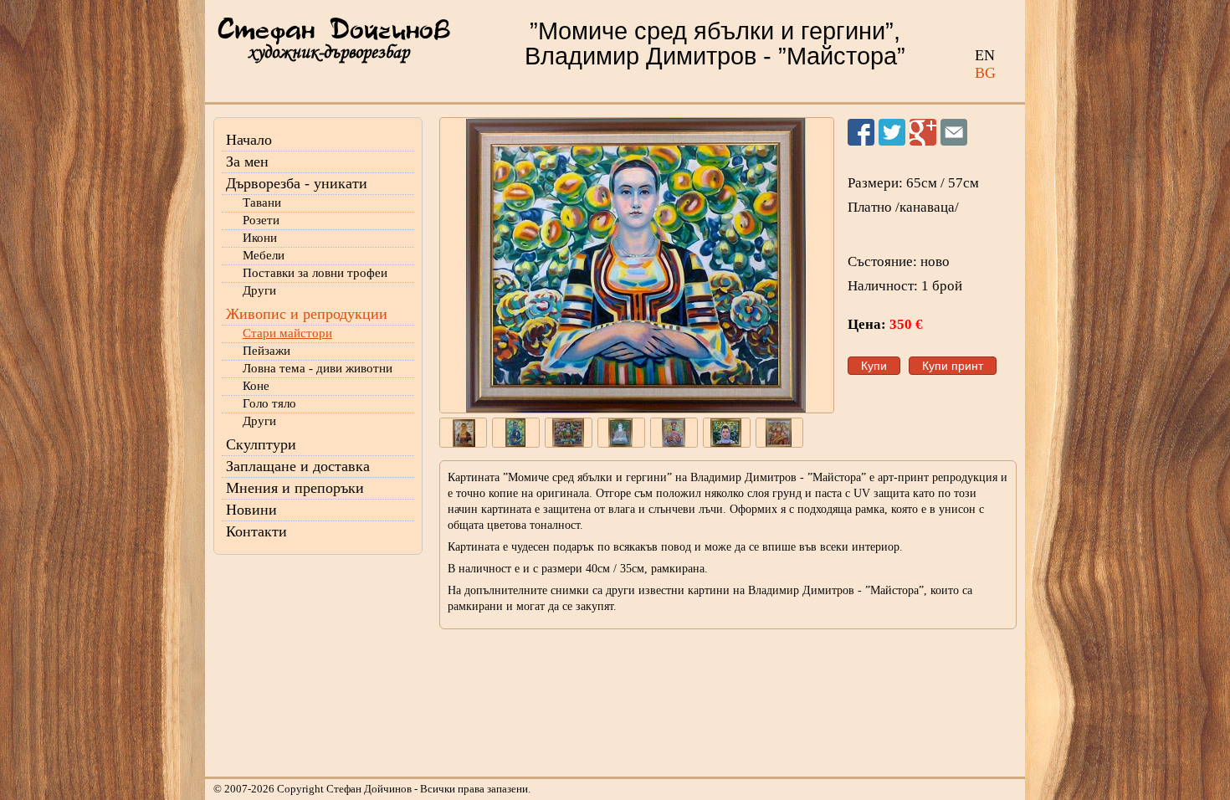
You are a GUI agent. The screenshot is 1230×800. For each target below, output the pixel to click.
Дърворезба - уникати (296, 183)
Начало (249, 139)
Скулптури (261, 444)
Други (259, 290)
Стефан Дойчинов (334, 31)
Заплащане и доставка (298, 466)
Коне (256, 385)
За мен (247, 161)
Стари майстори (287, 333)
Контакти (256, 531)
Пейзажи (266, 350)
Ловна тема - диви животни (317, 368)
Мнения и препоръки (295, 487)
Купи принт (952, 365)
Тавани (262, 202)
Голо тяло (269, 403)
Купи (874, 365)
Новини (251, 509)
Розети (261, 220)
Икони (260, 237)
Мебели (263, 255)
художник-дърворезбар (328, 52)
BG (985, 72)
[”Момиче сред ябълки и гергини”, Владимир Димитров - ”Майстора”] (636, 265)
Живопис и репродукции (306, 313)
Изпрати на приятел (953, 132)
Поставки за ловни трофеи (315, 272)
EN (985, 55)
